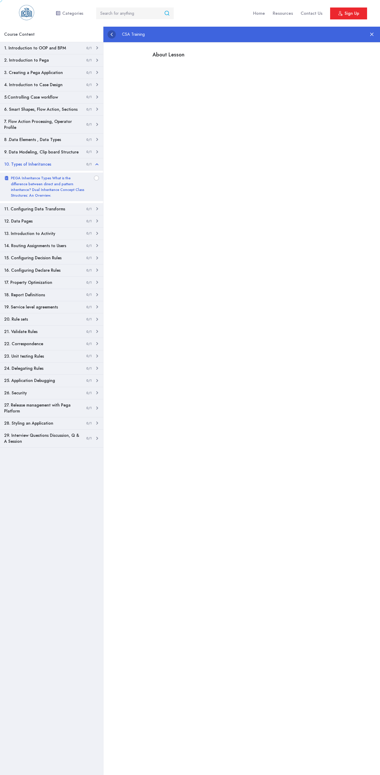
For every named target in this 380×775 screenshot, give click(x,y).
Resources (283, 13)
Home (259, 13)
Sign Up (352, 13)
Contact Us (311, 13)
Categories (72, 13)
